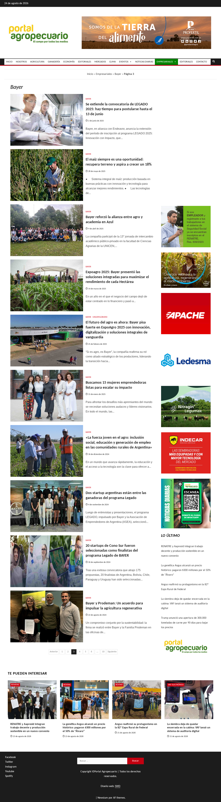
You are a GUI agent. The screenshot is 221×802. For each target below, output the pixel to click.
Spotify (9, 776)
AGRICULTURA (37, 62)
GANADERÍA (54, 62)
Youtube (9, 771)
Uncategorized (100, 317)
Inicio (90, 74)
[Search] (214, 61)
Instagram (11, 766)
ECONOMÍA (69, 62)
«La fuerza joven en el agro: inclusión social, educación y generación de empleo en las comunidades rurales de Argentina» (119, 443)
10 (103, 651)
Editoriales (186, 62)
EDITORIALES (84, 62)
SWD (117, 786)
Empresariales (104, 74)
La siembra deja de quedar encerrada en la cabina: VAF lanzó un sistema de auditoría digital (185, 604)
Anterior (54, 651)
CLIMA (112, 62)
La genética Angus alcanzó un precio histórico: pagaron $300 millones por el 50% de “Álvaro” (185, 570)
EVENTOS (123, 62)
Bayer (118, 74)
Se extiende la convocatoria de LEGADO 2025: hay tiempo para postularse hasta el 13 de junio (119, 109)
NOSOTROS (21, 62)
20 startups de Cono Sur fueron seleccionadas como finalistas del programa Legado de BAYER (112, 551)
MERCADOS (100, 62)
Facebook (10, 757)
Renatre (15, 685)
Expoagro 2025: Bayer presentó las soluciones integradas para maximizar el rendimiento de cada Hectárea (117, 277)
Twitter (9, 762)
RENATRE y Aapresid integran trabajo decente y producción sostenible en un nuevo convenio (182, 551)
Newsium (103, 797)
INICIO (9, 62)
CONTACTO (201, 62)
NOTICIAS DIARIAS (144, 62)
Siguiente (112, 651)
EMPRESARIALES (165, 62)
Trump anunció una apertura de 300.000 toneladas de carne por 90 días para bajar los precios (184, 623)
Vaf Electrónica (176, 685)
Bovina (67, 685)
